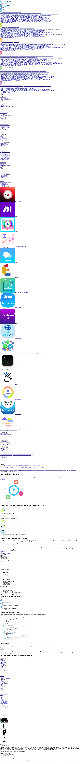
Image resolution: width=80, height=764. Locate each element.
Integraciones (2, 185)
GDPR (4, 712)
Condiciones (5, 710)
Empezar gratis (3, 3)
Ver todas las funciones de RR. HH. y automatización (10, 80)
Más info (2, 649)
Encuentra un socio (4, 705)
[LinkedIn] (4, 738)
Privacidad (5, 711)
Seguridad (5, 713)
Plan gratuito (2, 551)
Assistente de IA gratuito (5, 553)
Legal (4, 709)
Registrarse (2, 479)
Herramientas (2, 660)
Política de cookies (15, 758)
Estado (1, 672)
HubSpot (2, 692)
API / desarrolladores (4, 702)
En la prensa (2, 664)
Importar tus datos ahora (4, 609)
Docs (1, 685)
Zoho (1, 690)
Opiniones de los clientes (5, 678)
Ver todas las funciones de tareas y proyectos (8, 37)
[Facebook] (3, 726)
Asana (1, 687)
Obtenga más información (29, 760)
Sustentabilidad (3, 665)
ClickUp (2, 688)
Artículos (2, 676)
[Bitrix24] (5, 2)
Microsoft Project (3, 694)
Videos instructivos (3, 669)
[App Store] (3, 719)
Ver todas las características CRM (6, 22)
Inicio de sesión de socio (4, 707)
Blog (1, 675)
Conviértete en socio (4, 706)
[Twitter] (4, 729)
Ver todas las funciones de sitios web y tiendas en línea (10, 65)
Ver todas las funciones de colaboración (7, 50)
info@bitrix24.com (12, 653)
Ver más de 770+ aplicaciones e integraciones (8, 430)
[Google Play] (4, 722)
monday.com (2, 689)
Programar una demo (4, 671)
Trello (1, 691)
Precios (1, 93)
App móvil (2, 700)
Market (1, 699)
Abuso (4, 715)
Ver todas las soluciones (4, 184)
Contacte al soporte (4, 670)
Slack (1, 695)
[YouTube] (4, 732)
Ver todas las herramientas (5, 92)
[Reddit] (4, 742)
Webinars (2, 668)
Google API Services (4, 703)
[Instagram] (4, 735)
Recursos (2, 681)
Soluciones (2, 677)
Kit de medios (3, 662)
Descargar (2, 684)
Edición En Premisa (4, 683)
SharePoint (2, 696)
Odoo (1, 697)
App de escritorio (3, 701)
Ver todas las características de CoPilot (7, 91)
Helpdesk (2, 667)
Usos (1, 680)
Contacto (2, 663)
